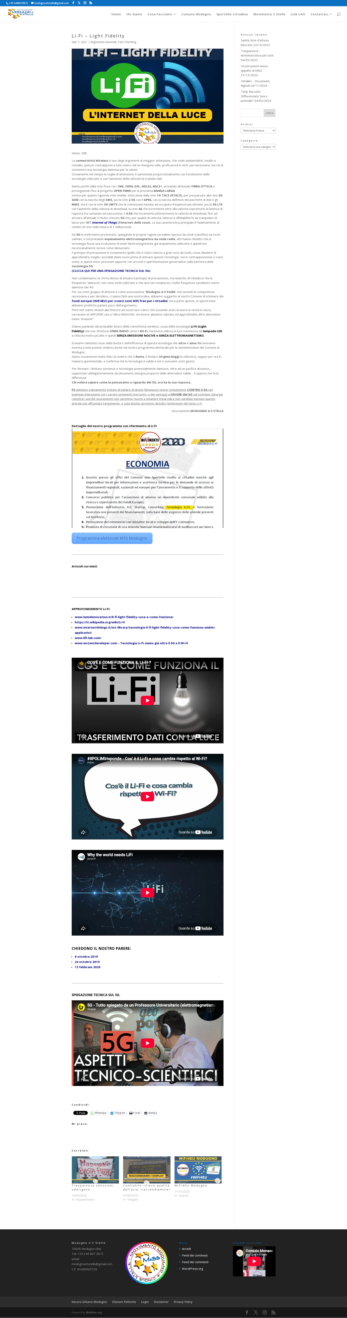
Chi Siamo (134, 14)
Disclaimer (161, 1302)
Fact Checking (127, 42)
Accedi (186, 1249)
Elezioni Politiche (124, 1302)
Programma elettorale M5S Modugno (112, 538)
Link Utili (298, 14)
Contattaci (320, 14)
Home (116, 14)
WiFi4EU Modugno (191, 1185)
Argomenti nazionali (103, 42)
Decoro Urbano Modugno (89, 1302)
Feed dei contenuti (195, 1255)
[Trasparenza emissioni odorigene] (95, 1169)
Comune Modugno (196, 14)
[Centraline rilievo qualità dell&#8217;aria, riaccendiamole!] (146, 1169)
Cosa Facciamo (160, 14)
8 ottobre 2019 (86, 956)
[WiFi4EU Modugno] (198, 1169)
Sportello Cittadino (232, 14)
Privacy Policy (183, 1302)
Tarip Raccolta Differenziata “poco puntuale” (254, 96)
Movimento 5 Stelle (269, 14)
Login (145, 1302)
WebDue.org (94, 1312)
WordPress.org (192, 1269)
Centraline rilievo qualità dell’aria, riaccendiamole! (146, 1187)
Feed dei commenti (195, 1262)
